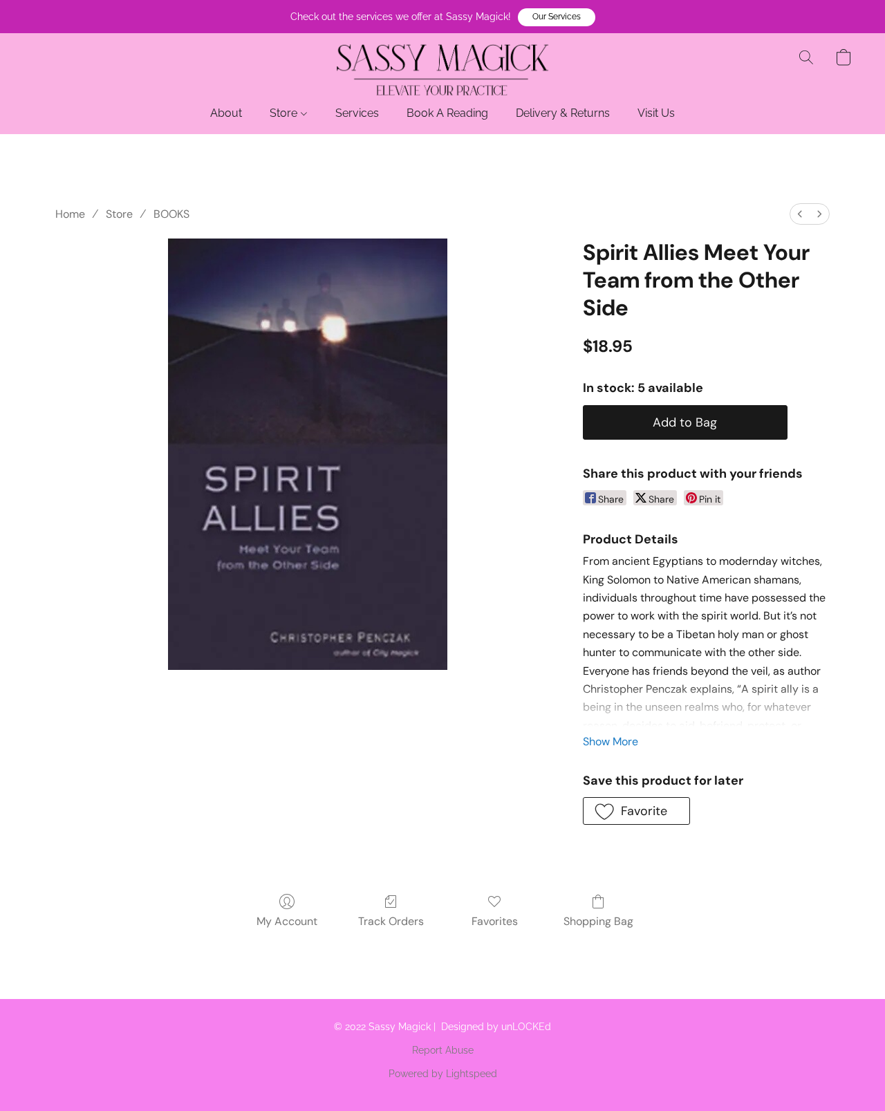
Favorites (495, 921)
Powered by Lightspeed (443, 1073)
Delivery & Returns (563, 113)
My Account (287, 921)
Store (285, 113)
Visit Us (656, 113)
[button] (556, 17)
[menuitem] (800, 214)
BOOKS (171, 214)
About (226, 113)
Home (70, 214)
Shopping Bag (598, 921)
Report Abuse (443, 1050)
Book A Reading (447, 113)
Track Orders (391, 921)
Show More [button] (610, 741)
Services (357, 113)
